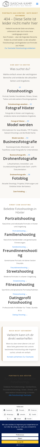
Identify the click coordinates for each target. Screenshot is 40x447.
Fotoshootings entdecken (25, 48)
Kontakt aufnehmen (15, 357)
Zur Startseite (10, 48)
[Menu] (37, 4)
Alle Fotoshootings (16, 395)
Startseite (27, 395)
